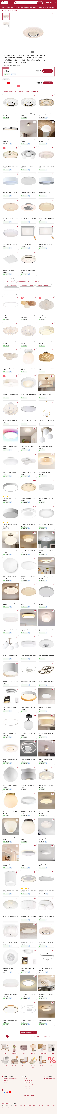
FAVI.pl (21, 1105)
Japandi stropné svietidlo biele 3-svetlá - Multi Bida (16, 368)
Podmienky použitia (29, 1093)
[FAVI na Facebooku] (4, 1092)
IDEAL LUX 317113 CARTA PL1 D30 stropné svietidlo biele (18, 785)
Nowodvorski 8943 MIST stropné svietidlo (14, 629)
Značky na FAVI (28, 1082)
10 (34, 1036)
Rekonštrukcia (28, 7)
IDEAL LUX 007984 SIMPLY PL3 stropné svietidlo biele (17, 577)
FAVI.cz (17, 1105)
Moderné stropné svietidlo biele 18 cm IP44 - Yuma (34, 394)
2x (28, 888)
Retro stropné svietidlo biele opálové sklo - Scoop (34, 368)
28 (52, 376)
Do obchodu (48, 71)
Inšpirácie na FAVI (28, 1084)
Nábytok (4, 7)
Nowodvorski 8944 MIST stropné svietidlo (14, 994)
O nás (25, 1078)
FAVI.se (44, 1105)
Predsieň (42, 1065)
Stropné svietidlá (12, 10)
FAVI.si (8, 1107)
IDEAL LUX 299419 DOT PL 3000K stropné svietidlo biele (18, 890)
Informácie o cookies (29, 1095)
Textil (15, 7)
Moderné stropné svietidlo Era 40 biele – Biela (15, 968)
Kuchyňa (35, 7)
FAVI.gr (4, 1107)
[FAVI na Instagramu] (7, 1092)
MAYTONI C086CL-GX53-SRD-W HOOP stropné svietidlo (17, 681)
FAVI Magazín (27, 1086)
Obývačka (14, 1065)
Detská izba (33, 1066)
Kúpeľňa (41, 7)
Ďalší (38, 1036)
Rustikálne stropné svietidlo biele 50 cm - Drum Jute (17, 394)
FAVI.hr (35, 1105)
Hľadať (39, 2)
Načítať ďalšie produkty (27, 1032)
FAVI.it (39, 1105)
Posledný (46, 1036)
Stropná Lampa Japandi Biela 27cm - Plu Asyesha (16, 420)
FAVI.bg (55, 1105)
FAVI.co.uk (49, 1105)
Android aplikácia (50, 1078)
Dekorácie (10, 7)
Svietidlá (20, 7)
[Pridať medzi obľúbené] (17, 96)
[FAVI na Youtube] (10, 1092)
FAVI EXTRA (26, 1091)
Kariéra (5, 1082)
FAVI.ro (26, 1105)
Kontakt (5, 1080)
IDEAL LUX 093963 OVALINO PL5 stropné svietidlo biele (17, 942)
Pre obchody (27, 1089)
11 (35, 480)
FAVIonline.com (6, 1103)
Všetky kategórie (49, 7)
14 (35, 121)
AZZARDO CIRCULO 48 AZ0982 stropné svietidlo (15, 140)
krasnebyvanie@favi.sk (11, 1078)
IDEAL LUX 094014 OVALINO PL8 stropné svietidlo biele (35, 916)
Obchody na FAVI (28, 1080)
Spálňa (24, 1065)
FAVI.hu (30, 1105)
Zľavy (51, 1065)
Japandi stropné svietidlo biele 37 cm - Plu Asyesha (34, 342)
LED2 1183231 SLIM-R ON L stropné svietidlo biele (16, 498)
